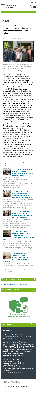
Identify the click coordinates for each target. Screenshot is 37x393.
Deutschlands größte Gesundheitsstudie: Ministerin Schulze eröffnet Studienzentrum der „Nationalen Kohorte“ (18, 235)
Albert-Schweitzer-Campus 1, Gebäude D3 (17, 337)
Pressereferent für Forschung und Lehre (15, 284)
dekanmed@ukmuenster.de (12, 372)
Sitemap (4, 381)
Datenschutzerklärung (12, 382)
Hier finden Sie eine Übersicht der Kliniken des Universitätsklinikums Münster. (17, 353)
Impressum (14, 381)
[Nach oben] (18, 388)
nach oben (7, 325)
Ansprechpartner (12, 279)
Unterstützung (11, 290)
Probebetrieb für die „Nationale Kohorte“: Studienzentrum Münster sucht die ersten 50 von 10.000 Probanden (18, 258)
